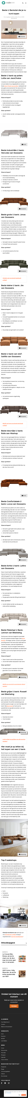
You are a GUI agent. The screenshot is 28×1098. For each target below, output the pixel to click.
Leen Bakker (4, 1040)
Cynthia (8, 17)
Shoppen (3, 1055)
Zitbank (3, 1073)
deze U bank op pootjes (11, 86)
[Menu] (25, 3)
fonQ (2, 1034)
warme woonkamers (17, 936)
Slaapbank (3, 1066)
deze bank (10, 706)
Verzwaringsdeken (5, 1071)
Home (2, 1048)
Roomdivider (4, 1076)
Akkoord (23, 1094)
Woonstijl (3, 1052)
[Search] (23, 3)
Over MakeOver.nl (5, 1022)
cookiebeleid (8, 1092)
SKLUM (3, 1038)
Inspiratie (3, 1057)
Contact (3, 1024)
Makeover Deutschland (6, 1026)
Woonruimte (4, 1050)
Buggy (2, 1069)
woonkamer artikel (10, 934)
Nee (19, 1094)
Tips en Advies (4, 1059)
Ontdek (14, 1006)
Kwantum (3, 1036)
